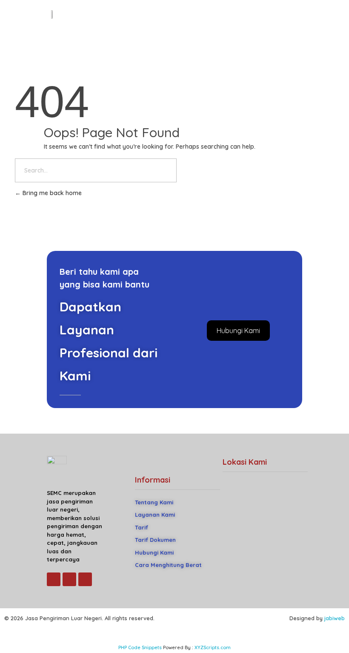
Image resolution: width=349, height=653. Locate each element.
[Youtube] (69, 579)
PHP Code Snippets (140, 647)
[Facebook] (53, 579)
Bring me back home (51, 193)
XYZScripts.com (213, 647)
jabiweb (334, 618)
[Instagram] (85, 579)
